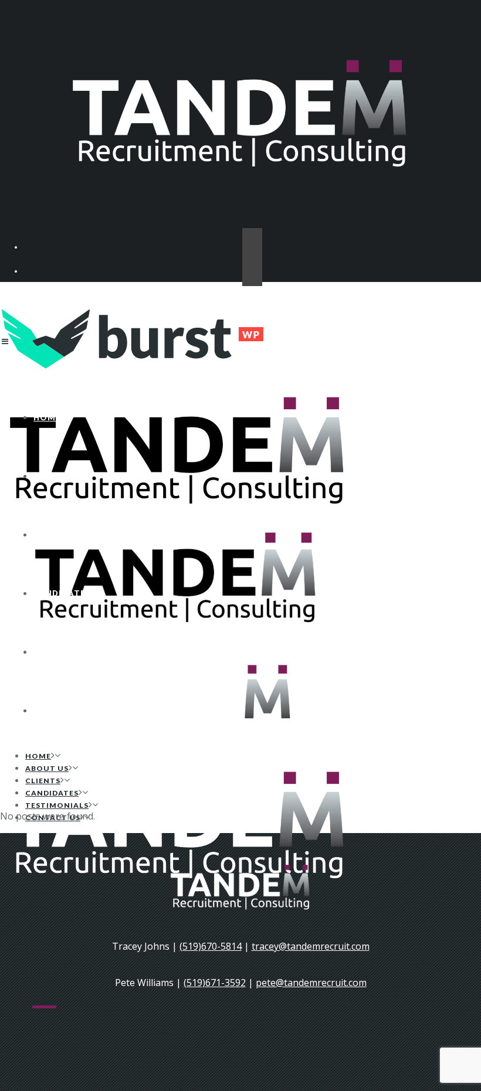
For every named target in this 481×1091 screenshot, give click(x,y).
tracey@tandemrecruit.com (311, 946)
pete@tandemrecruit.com (311, 982)
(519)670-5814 (210, 946)
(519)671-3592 (215, 982)
